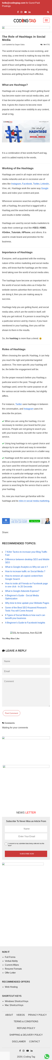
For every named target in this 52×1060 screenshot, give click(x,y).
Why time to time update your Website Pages (27, 603)
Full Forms (10, 957)
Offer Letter (10, 973)
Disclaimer (19, 1041)
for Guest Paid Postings (21, 4)
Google (44, 188)
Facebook (27, 184)
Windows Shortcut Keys (16, 1001)
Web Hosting (11, 987)
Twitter (36, 184)
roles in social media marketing (34, 501)
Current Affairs (12, 965)
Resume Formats (13, 969)
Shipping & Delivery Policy (26, 1035)
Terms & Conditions (26, 1021)
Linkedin (44, 184)
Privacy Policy (37, 1015)
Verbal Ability (11, 961)
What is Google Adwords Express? (22, 591)
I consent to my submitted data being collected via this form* (26, 845)
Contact (34, 1041)
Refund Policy (26, 1028)
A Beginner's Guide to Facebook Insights (25, 622)
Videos (20, 1015)
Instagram (16, 184)
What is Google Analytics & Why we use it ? (26, 567)
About (9, 1015)
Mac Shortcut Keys (14, 1005)
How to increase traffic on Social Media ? (25, 571)
